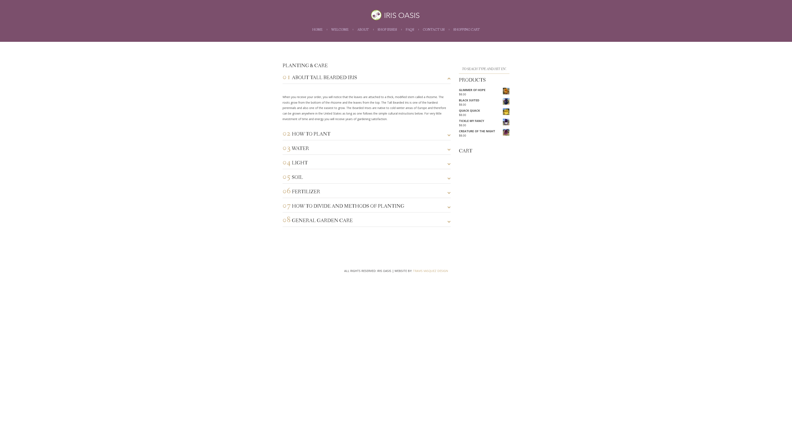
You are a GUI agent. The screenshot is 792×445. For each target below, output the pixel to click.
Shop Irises (387, 30)
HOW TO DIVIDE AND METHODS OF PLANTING (343, 206)
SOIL (293, 177)
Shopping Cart (466, 30)
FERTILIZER (301, 192)
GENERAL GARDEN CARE (318, 220)
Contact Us (434, 30)
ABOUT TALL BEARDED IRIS (320, 77)
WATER (296, 148)
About (363, 30)
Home (317, 30)
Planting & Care (305, 66)
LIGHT (295, 163)
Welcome (340, 30)
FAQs (410, 30)
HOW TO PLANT (306, 134)
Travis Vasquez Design (430, 271)
